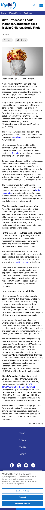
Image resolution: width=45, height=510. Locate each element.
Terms (22, 440)
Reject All (22, 497)
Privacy (22, 433)
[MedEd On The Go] (8, 5)
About (22, 454)
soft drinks (14, 153)
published (17, 137)
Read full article (36, 423)
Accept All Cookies (22, 503)
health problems (22, 262)
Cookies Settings (22, 491)
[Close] (41, 474)
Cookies (23, 447)
